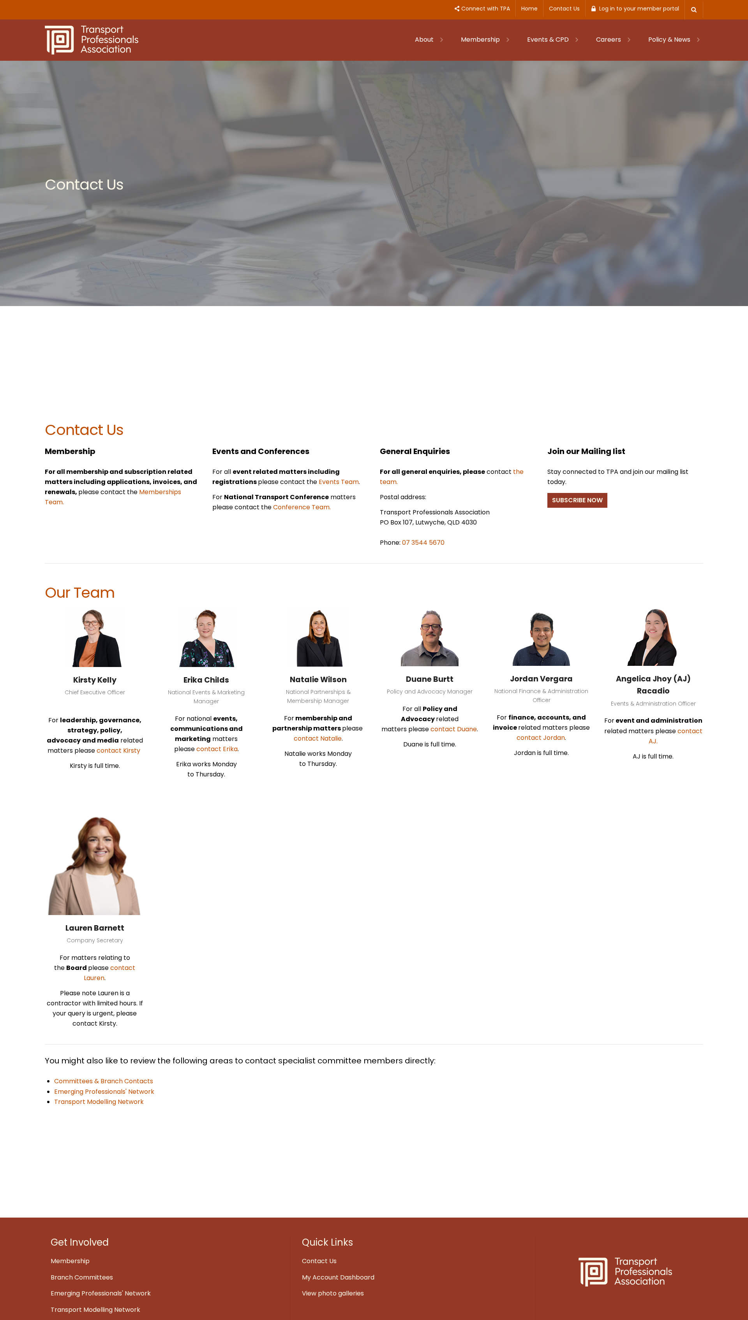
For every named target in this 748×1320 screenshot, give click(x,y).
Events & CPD (548, 39)
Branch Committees (82, 1277)
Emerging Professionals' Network (104, 1091)
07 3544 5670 (423, 542)
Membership (481, 39)
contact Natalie (318, 738)
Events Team (339, 481)
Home (529, 8)
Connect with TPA (485, 8)
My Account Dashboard (338, 1277)
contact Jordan (541, 737)
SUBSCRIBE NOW (577, 500)
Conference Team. (302, 507)
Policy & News (670, 39)
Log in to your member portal (639, 8)
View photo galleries (333, 1293)
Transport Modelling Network (99, 1101)
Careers (609, 39)
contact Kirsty (118, 750)
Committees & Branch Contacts (103, 1081)
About (425, 39)
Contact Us (564, 8)
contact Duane (453, 729)
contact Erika (216, 748)
